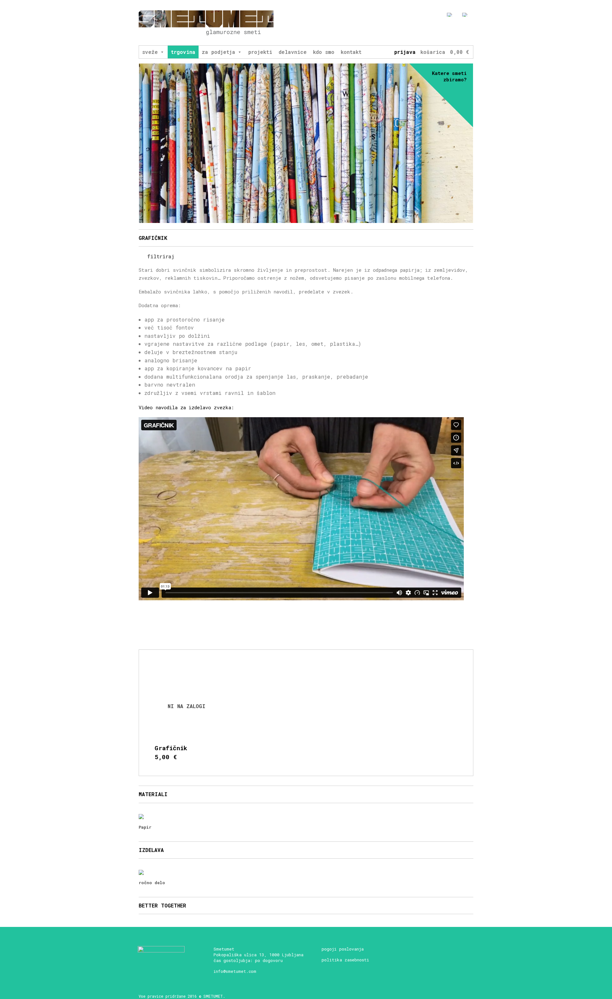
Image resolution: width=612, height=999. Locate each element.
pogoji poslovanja (343, 949)
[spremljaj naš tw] (459, 31)
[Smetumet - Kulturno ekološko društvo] (206, 23)
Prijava (405, 51)
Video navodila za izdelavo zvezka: (186, 407)
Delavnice (293, 51)
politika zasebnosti (345, 960)
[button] (161, 52)
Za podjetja (218, 51)
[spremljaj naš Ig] (447, 31)
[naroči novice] (423, 31)
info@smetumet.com (235, 971)
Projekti (260, 51)
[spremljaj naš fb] (435, 31)
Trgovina (183, 51)
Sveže (150, 51)
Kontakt (351, 51)
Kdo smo (323, 51)
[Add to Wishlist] (215, 672)
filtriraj (159, 256)
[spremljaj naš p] (470, 31)
